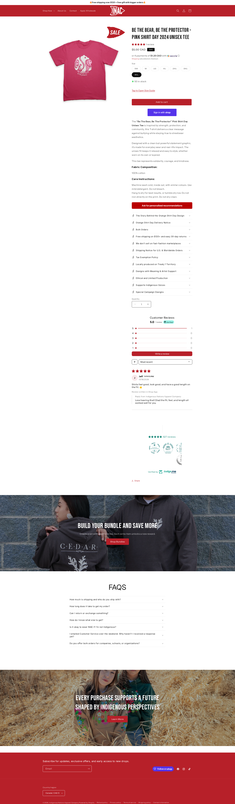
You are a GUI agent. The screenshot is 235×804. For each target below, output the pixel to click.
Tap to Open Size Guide (143, 90)
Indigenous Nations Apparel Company (64, 803)
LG (156, 69)
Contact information (161, 802)
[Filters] (134, 362)
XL (166, 69)
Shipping (135, 59)
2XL (176, 69)
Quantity (135, 299)
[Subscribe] (89, 768)
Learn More (118, 719)
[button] (48, 11)
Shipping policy (144, 802)
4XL (137, 74)
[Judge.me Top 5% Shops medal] (155, 459)
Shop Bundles (117, 541)
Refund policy (102, 802)
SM (138, 69)
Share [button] (137, 481)
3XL (187, 69)
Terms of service (129, 802)
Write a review (162, 353)
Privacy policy (115, 802)
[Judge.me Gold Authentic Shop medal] (169, 448)
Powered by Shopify (87, 803)
